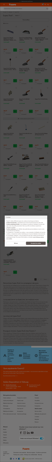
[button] (36, 243)
